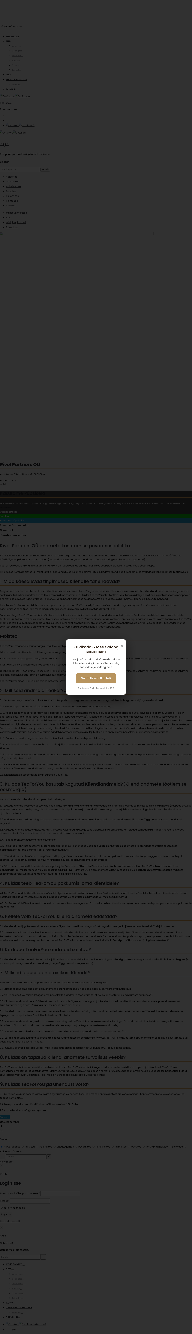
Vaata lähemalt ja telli (96, 678)
